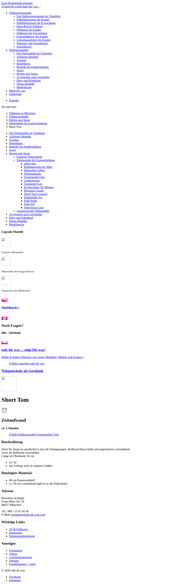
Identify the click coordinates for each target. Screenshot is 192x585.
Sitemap (14, 560)
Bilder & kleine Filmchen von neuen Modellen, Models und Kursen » (43, 357)
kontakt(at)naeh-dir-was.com (28, 514)
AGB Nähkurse (18, 529)
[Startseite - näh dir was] (20, 6)
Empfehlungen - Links (22, 564)
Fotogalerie (15, 550)
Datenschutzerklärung (22, 536)
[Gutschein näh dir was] (26, 363)
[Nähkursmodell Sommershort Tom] (34, 434)
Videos (13, 553)
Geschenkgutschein (20, 557)
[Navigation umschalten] (39, 7)
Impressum (15, 532)
